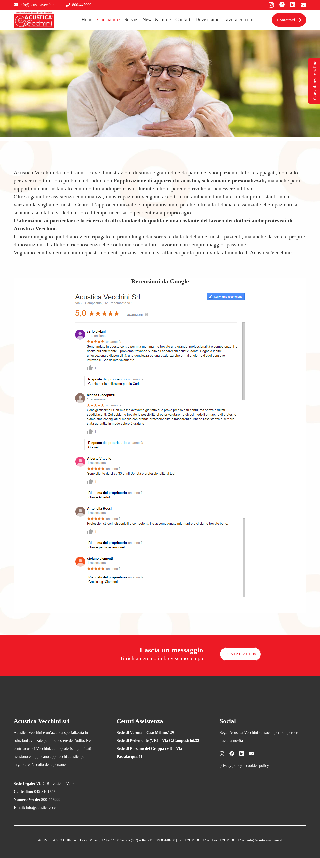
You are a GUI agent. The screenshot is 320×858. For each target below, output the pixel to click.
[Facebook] (282, 4)
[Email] (303, 4)
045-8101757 (45, 791)
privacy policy (231, 765)
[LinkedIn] (292, 4)
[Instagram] (271, 5)
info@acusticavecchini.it (39, 5)
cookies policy (257, 765)
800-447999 (82, 5)
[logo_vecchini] (34, 19)
